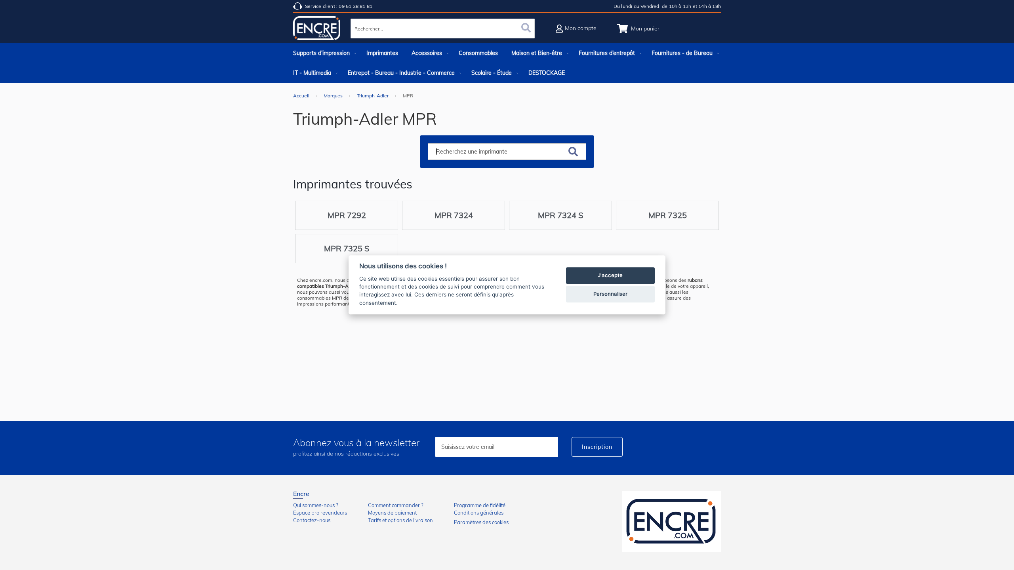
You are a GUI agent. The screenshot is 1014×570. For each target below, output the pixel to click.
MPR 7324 (454, 215)
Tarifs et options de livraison (400, 520)
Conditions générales (478, 512)
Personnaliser (610, 294)
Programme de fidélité (479, 505)
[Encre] (671, 521)
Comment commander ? (395, 505)
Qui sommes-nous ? (315, 505)
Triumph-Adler (373, 96)
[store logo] (317, 29)
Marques (334, 96)
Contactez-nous (311, 520)
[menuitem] (323, 53)
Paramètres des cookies (481, 522)
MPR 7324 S (560, 215)
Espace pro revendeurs (320, 512)
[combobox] (443, 28)
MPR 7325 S (346, 248)
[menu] (507, 63)
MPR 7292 (347, 215)
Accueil (302, 96)
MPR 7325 (667, 215)
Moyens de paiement (392, 512)
